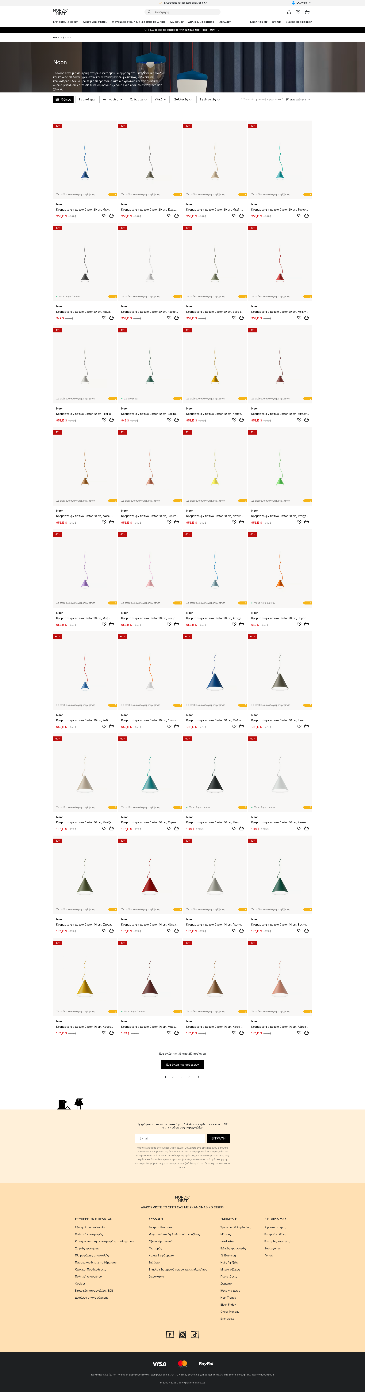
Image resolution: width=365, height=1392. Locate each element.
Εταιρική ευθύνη (275, 1234)
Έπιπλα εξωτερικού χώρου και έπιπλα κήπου (178, 1269)
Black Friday (228, 1304)
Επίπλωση (225, 21)
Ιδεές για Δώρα (230, 1290)
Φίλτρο (66, 99)
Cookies (80, 1283)
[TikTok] (195, 1334)
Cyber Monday (230, 1311)
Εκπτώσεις (227, 1318)
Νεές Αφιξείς (258, 21)
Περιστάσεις (229, 1276)
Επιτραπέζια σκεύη (66, 21)
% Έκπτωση (228, 1255)
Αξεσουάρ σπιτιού (95, 21)
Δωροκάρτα (156, 1276)
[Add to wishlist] (104, 215)
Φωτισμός (177, 21)
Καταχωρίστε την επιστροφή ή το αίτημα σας (105, 1241)
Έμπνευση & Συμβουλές (236, 1227)
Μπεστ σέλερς (230, 1269)
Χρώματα (136, 99)
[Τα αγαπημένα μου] (298, 12)
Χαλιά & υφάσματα (201, 21)
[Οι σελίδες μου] (289, 12)
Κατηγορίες (110, 99)
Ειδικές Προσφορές (299, 21)
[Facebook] (170, 1334)
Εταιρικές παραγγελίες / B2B (94, 1290)
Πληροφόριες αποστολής (92, 1255)
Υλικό (158, 99)
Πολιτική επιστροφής (89, 1234)
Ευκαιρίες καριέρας (277, 1241)
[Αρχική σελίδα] (60, 12)
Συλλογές (181, 99)
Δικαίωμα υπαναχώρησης (91, 1297)
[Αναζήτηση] (149, 12)
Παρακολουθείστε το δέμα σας (96, 1262)
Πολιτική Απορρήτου (88, 1276)
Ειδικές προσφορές (233, 1248)
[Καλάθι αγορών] (307, 12)
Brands (276, 21)
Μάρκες (57, 37)
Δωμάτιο (226, 1283)
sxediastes (227, 1241)
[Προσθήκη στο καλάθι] (111, 215)
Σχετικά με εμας (275, 1227)
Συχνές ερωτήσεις (87, 1248)
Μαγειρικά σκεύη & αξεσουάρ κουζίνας (138, 21)
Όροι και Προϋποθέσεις (90, 1269)
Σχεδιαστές (208, 99)
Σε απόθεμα (87, 99)
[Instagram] (182, 1334)
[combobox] (302, 3)
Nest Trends (228, 1297)
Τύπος (268, 1255)
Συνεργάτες (272, 1248)
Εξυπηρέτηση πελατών (90, 1227)
